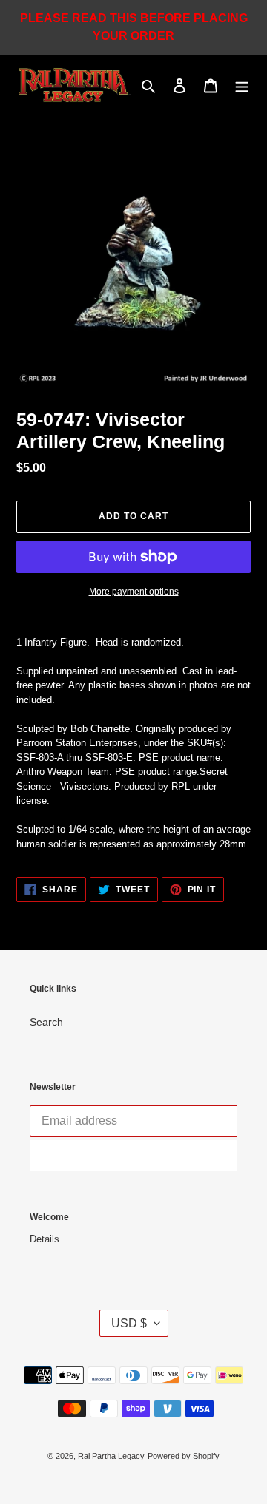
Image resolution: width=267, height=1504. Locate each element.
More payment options (134, 591)
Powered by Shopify (184, 1456)
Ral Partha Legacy (111, 1456)
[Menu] (241, 85)
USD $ (129, 1323)
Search (46, 1022)
